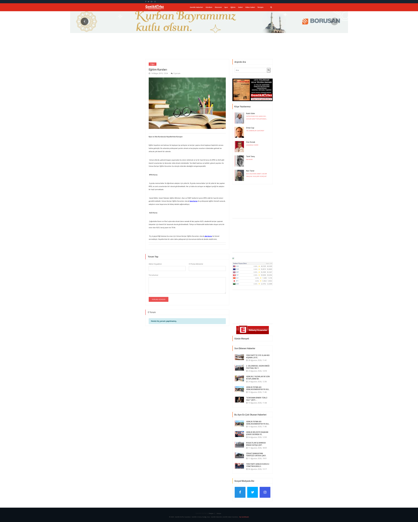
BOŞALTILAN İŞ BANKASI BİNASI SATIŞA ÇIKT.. (256, 444)
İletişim (260, 7)
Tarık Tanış (250, 156)
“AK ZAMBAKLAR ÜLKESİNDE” (255, 131)
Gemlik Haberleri (196, 7)
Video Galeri (250, 7)
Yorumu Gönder (158, 299)
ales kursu (208, 236)
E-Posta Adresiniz (196, 264)
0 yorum (177, 73)
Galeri (240, 7)
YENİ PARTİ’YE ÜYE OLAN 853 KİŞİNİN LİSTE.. (258, 356)
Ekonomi (218, 7)
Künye (219, 513)
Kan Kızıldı (249, 159)
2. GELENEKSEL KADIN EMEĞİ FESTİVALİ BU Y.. (258, 367)
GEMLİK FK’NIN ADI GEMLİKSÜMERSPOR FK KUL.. (258, 388)
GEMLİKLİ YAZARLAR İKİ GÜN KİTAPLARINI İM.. (258, 378)
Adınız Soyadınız (155, 264)
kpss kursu (193, 201)
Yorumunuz (153, 275)
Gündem (209, 7)
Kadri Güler (250, 113)
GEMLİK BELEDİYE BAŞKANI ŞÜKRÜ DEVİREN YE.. (257, 433)
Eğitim (233, 7)
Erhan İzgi (250, 128)
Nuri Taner (250, 171)
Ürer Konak (250, 142)
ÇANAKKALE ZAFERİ (252, 145)
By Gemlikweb (244, 517)
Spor (226, 7)
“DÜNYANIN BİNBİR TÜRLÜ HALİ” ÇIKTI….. (256, 399)
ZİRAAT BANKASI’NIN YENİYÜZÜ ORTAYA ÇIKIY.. (256, 454)
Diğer (152, 64)
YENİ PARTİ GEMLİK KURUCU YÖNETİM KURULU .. (257, 465)
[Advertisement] (252, 235)
